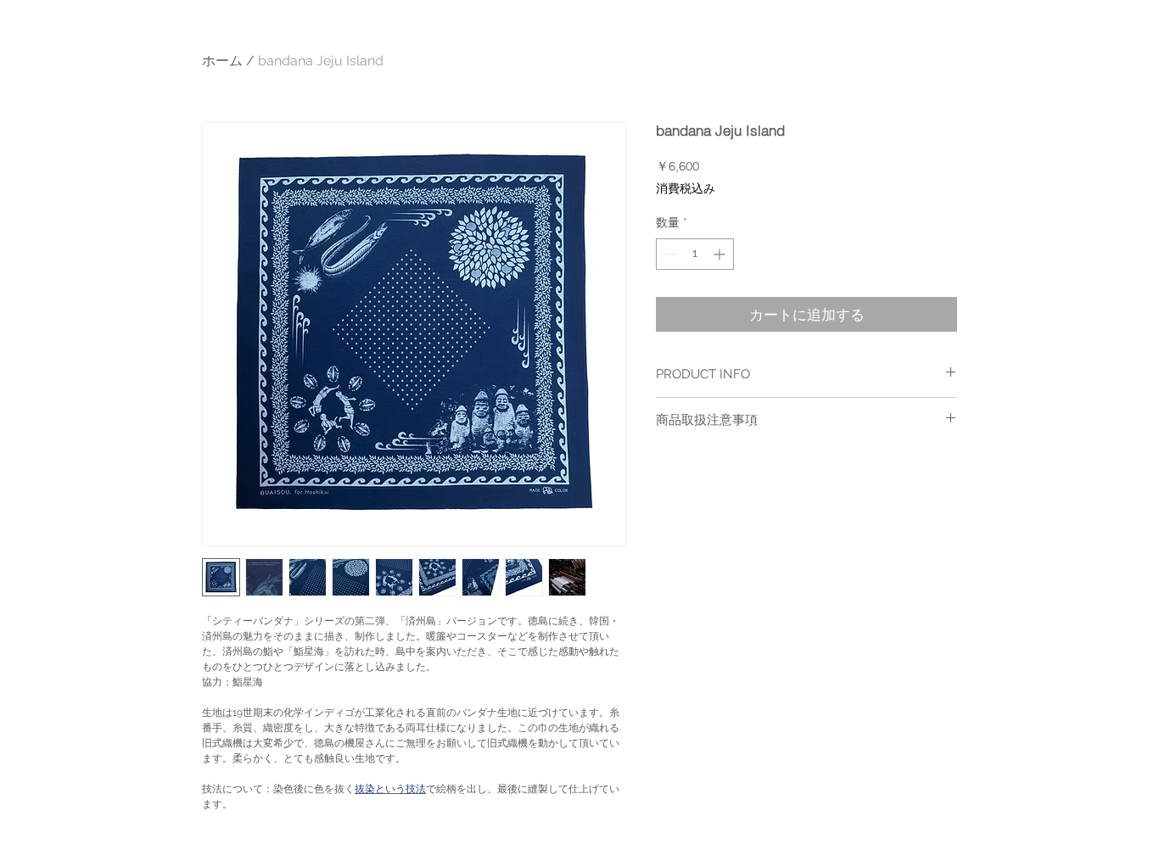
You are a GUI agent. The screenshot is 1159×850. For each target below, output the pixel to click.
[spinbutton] (695, 254)
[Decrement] (669, 254)
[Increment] (720, 254)
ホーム (222, 61)
